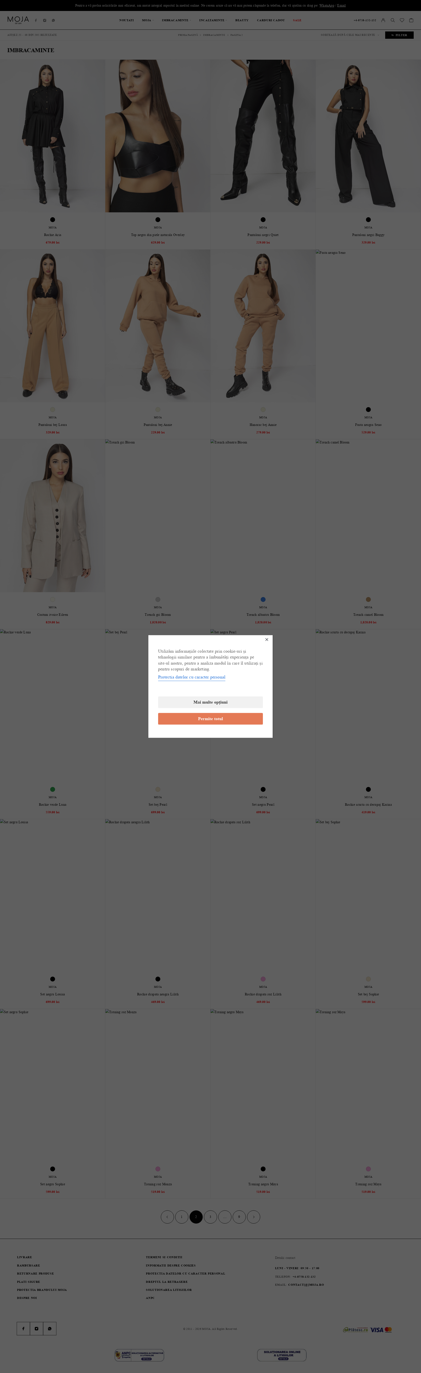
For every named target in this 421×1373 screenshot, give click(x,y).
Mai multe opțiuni (210, 702)
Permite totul (210, 719)
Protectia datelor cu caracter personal (191, 677)
